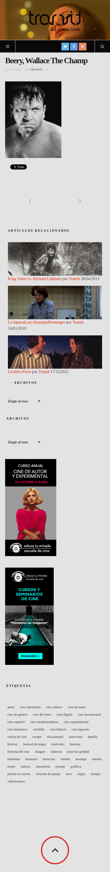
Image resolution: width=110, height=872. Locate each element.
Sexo (69, 774)
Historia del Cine (18, 751)
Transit (36, 69)
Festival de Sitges (34, 744)
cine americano (30, 707)
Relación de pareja (48, 774)
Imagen (40, 751)
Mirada (65, 759)
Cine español (16, 722)
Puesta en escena (18, 774)
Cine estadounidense (44, 722)
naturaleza (43, 766)
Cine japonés (80, 729)
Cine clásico (54, 707)
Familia (92, 737)
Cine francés (58, 729)
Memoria (31, 759)
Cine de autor (77, 707)
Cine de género (17, 714)
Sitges (81, 774)
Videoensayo (16, 781)
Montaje (81, 759)
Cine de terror (42, 714)
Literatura (13, 759)
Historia (75, 744)
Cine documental (89, 714)
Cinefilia (39, 729)
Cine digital (64, 714)
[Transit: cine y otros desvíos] (55, 19)
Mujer (11, 766)
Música (25, 766)
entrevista (75, 737)
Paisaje (60, 766)
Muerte (97, 759)
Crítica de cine (17, 737)
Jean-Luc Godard (78, 751)
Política (76, 766)
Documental (55, 737)
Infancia (56, 751)
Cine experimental (76, 722)
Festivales (57, 744)
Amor (10, 707)
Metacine (49, 759)
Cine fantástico (17, 729)
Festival (12, 744)
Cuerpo (37, 737)
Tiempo (96, 774)
